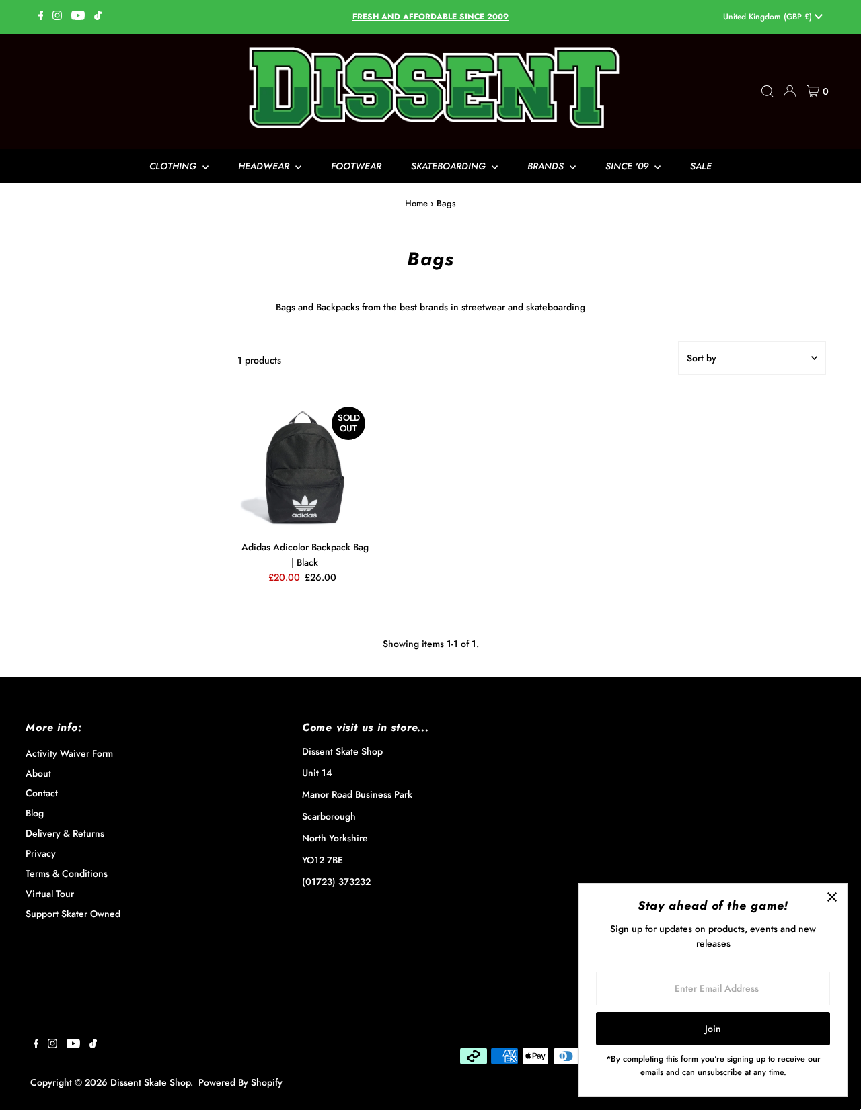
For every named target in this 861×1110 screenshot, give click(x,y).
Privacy (41, 853)
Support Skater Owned (73, 914)
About (38, 773)
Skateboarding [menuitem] (449, 166)
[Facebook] (41, 17)
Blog (35, 813)
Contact (42, 793)
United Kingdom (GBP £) (769, 17)
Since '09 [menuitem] (628, 166)
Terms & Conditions (67, 873)
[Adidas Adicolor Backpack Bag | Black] (304, 467)
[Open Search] (767, 91)
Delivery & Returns (65, 833)
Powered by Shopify (240, 1082)
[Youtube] (78, 17)
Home (416, 203)
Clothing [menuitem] (174, 166)
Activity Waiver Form (69, 753)
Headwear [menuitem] (265, 166)
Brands (546, 166)
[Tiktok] (98, 17)
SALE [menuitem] (701, 166)
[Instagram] (57, 17)
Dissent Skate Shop (150, 1082)
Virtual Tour (50, 893)
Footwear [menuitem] (356, 166)
